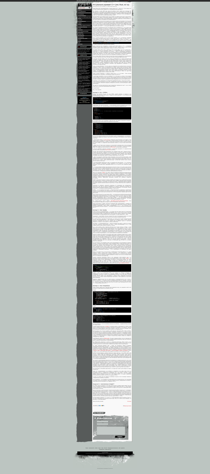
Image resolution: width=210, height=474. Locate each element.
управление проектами (82, 27)
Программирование (82, 11)
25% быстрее (113, 147)
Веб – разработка (116, 0)
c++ (106, 6)
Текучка (79, 18)
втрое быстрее (108, 149)
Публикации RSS (101, 449)
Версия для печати (127, 405)
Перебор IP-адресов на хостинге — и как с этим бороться (84, 83)
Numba (127, 258)
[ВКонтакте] (99, 405)
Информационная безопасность (107, 0)
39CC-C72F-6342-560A (82, 52)
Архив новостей (84, 0)
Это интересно (81, 14)
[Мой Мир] (102, 405)
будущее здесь (81, 34)
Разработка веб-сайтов (82, 38)
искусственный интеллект (83, 31)
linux (79, 42)
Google (92, 0)
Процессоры (115, 6)
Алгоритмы (80, 44)
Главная (79, 0)
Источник (129, 401)
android (79, 24)
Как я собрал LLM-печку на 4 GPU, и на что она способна (84, 73)
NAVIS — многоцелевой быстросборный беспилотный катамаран (83, 70)
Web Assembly (110, 6)
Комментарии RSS (108, 449)
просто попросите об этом (124, 262)
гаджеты (80, 22)
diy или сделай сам (82, 21)
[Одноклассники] (101, 405)
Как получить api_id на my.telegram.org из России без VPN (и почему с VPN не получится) (84, 59)
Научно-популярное (82, 15)
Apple (95, 0)
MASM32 (107, 326)
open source (80, 32)
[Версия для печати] (123, 405)
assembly (103, 6)
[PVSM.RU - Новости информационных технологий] (84, 5)
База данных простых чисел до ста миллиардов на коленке (84, 81)
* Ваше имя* (111, 421)
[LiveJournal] (103, 405)
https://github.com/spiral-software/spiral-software (119, 200)
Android (89, 0)
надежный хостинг (84, 98)
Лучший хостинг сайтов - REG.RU (84, 49)
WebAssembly (106, 338)
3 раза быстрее (107, 139)
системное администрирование (84, 25)
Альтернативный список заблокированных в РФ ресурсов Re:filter (84, 86)
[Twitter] (100, 405)
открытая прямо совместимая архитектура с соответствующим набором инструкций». (110, 350)
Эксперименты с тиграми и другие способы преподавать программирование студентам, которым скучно (84, 63)
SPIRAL (103, 172)
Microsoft (99, 0)
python (79, 28)
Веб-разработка (81, 35)
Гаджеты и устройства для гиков (84, 17)
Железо (79, 41)
